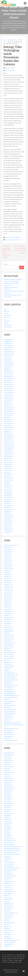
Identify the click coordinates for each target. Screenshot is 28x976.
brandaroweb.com (8, 530)
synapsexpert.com (8, 521)
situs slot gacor (7, 315)
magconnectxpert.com (9, 407)
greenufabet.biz (8, 805)
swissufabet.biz (8, 801)
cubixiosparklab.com (9, 392)
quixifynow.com (7, 468)
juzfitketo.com (7, 936)
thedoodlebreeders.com (10, 891)
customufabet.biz (8, 823)
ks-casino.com (7, 887)
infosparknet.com (8, 464)
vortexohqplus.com (8, 613)
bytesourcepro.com (9, 435)
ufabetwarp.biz (7, 792)
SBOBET (20, 40)
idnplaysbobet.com (8, 689)
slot (20, 239)
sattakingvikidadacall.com (10, 691)
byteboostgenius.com (9, 446)
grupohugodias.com (9, 893)
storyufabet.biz (7, 825)
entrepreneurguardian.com (10, 697)
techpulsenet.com (8, 411)
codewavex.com (8, 402)
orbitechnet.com (8, 511)
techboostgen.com (8, 345)
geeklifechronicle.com (9, 635)
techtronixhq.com (8, 339)
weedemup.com (8, 703)
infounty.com (7, 879)
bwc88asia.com (7, 883)
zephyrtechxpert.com (9, 413)
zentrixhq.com (7, 476)
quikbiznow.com (8, 525)
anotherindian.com (8, 930)
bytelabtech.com (8, 349)
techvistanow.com (8, 388)
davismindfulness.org (9, 734)
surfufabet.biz (7, 817)
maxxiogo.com (7, 484)
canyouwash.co (7, 758)
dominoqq (6, 311)
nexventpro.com (8, 596)
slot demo (6, 317)
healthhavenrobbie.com (10, 676)
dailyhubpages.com (8, 687)
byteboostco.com (8, 404)
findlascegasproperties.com (11, 674)
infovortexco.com (8, 415)
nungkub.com (7, 928)
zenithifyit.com (7, 576)
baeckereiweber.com (9, 753)
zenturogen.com (8, 491)
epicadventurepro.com (9, 642)
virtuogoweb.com (8, 782)
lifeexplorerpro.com (9, 646)
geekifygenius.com (8, 662)
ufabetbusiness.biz (8, 803)
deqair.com (6, 895)
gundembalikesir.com (9, 766)
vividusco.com (7, 572)
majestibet (10, 960)
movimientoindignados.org (10, 913)
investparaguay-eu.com (9, 881)
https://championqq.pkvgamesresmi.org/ (11, 962)
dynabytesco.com (8, 627)
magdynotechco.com (9, 353)
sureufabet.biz (7, 821)
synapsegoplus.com (9, 448)
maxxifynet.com (8, 562)
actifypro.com (7, 603)
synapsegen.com (8, 499)
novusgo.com (7, 648)
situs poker (4, 960)
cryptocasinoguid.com (9, 844)
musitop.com (7, 918)
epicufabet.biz (7, 827)
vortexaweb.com (8, 582)
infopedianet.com (8, 450)
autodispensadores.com (10, 709)
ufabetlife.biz (7, 811)
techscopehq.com (8, 456)
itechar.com (7, 768)
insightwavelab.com (8, 644)
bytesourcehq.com (8, 374)
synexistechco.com (8, 568)
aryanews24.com (8, 858)
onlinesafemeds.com (9, 788)
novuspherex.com (8, 586)
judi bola (11, 239)
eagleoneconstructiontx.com (11, 680)
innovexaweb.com (8, 493)
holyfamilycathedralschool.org (11, 728)
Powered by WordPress (11, 972)
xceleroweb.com (8, 526)
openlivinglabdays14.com (10, 852)
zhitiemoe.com (7, 926)
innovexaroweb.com (9, 427)
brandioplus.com (8, 495)
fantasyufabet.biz (8, 797)
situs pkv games (8, 325)
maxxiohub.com (8, 578)
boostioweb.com (8, 549)
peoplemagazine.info (9, 755)
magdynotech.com (8, 454)
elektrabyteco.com (8, 406)
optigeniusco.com (8, 584)
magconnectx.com (8, 717)
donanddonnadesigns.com (10, 678)
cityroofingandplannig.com (10, 870)
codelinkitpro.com (8, 343)
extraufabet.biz (7, 809)
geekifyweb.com (8, 359)
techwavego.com (8, 419)
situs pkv (6, 313)
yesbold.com (7, 770)
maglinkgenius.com (8, 398)
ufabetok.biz (7, 831)
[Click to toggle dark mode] (24, 971)
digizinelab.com (7, 417)
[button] (25, 3)
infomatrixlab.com (8, 439)
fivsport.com (7, 901)
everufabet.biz (7, 833)
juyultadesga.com (8, 874)
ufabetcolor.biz (7, 807)
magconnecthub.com (9, 445)
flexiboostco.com (8, 547)
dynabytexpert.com (8, 480)
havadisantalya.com (8, 760)
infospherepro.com (8, 637)
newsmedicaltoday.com (9, 713)
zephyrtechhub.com (9, 517)
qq (4, 319)
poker (5, 309)
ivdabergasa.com (8, 872)
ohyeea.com (7, 924)
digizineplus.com (8, 458)
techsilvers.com (8, 897)
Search (5, 264)
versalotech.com (8, 619)
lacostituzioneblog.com (9, 922)
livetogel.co (6, 670)
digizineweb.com (8, 380)
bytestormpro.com (8, 650)
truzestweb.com (8, 519)
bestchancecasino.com (9, 705)
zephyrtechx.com (8, 598)
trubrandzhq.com (8, 592)
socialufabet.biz (8, 815)
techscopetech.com (9, 423)
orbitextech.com (8, 664)
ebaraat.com (7, 774)
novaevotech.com (8, 394)
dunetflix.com (7, 911)
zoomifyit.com (7, 532)
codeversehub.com (8, 441)
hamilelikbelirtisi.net (9, 617)
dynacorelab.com (8, 566)
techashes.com (7, 756)
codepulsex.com (8, 421)
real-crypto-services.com (10, 875)
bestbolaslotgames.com (10, 693)
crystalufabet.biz (8, 829)
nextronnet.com (8, 487)
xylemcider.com (8, 932)
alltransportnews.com (9, 838)
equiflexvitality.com (8, 682)
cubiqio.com (7, 633)
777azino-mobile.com (9, 862)
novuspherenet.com (9, 509)
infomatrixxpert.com (9, 384)
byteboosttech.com (8, 778)
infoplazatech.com (8, 361)
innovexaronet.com (8, 386)
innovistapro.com (8, 609)
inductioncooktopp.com (9, 711)
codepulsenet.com (8, 452)
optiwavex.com (7, 513)
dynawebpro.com (8, 497)
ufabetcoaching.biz (8, 732)
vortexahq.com (7, 574)
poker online (7, 321)
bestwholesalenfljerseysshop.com (12, 850)
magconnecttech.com (9, 666)
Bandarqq (10, 40)
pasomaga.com (7, 938)
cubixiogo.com (7, 507)
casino (6, 239)
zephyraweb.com (8, 580)
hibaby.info (6, 699)
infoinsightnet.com (8, 372)
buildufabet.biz (7, 836)
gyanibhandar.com (8, 790)
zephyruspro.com (8, 470)
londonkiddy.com (8, 730)
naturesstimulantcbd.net (10, 942)
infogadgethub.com (8, 341)
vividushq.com (7, 503)
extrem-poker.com (8, 885)
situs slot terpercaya (19, 954)
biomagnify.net (7, 946)
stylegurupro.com (8, 629)
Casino (15, 40)
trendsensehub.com (9, 656)
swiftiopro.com (7, 615)
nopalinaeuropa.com (9, 944)
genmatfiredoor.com (9, 672)
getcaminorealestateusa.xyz (11, 740)
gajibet (20, 960)
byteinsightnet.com (8, 376)
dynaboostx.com (8, 605)
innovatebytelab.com (9, 365)
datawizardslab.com (9, 631)
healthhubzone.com (9, 772)
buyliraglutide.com (8, 786)
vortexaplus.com (8, 505)
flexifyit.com (7, 482)
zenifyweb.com (7, 668)
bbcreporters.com (8, 842)
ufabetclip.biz (7, 794)
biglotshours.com (8, 784)
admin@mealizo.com (10, 70)
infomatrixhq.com (8, 390)
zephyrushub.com (8, 551)
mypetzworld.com (8, 877)
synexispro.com (8, 719)
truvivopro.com (7, 570)
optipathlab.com (8, 553)
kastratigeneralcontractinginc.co (11, 848)
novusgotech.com (8, 486)
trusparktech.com (8, 590)
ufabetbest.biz (7, 819)
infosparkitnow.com (9, 355)
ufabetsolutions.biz (8, 813)
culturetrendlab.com (9, 654)
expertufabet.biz (8, 795)
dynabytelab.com (8, 555)
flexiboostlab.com (8, 611)
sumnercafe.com (8, 909)
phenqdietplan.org (8, 907)
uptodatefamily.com (9, 916)
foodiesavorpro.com (9, 639)
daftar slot (9, 958)
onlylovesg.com (7, 683)
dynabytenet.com (8, 433)
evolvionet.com (7, 557)
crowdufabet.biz (8, 835)
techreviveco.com (8, 429)
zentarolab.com (8, 523)
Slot (4, 41)
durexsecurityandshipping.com (11, 868)
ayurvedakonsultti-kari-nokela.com (12, 854)
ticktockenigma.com (8, 658)
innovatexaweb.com (9, 351)
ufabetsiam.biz (7, 799)
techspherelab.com (8, 437)
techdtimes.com (8, 762)
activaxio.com (7, 625)
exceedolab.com (8, 623)
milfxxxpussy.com (8, 915)
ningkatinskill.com (8, 899)
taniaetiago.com (8, 934)
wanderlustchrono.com (9, 652)
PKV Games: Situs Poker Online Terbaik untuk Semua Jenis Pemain (14, 12)
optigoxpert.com (8, 600)
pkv (13, 954)
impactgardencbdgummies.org (11, 940)
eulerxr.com (7, 660)
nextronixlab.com (8, 474)
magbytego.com (8, 368)
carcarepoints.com (8, 889)
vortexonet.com (8, 561)
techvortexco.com (8, 357)
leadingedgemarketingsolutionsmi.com (13, 846)
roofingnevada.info (8, 715)
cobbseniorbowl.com (9, 864)
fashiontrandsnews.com (10, 840)
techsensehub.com (8, 347)
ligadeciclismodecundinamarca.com (12, 722)
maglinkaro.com (8, 431)
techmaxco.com (8, 621)
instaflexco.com (8, 607)
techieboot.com (8, 764)
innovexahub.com (8, 564)
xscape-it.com (7, 860)
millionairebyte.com (8, 736)
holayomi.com (7, 721)
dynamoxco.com (8, 489)
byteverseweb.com (8, 443)
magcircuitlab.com (8, 400)
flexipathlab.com (8, 501)
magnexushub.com (8, 780)
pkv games (15, 239)
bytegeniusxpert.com (9, 363)
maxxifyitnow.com (8, 466)
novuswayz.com (8, 602)
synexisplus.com (8, 559)
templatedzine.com (8, 903)
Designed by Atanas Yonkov (10, 970)
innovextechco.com (8, 396)
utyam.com (6, 920)
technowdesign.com (9, 866)
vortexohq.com (7, 641)
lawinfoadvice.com (8, 905)
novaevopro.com (8, 588)
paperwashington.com (9, 701)
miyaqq (16, 960)
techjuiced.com (7, 776)
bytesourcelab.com (8, 462)
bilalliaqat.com (7, 707)
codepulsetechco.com (9, 378)
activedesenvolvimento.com (11, 685)
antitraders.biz (7, 856)
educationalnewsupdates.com (11, 545)
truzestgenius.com (8, 409)
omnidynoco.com (8, 515)
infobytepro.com (8, 366)
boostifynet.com (8, 594)
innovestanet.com (8, 478)
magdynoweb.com (8, 425)
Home (4, 40)
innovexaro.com (8, 460)
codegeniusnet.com (9, 370)
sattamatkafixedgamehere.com (11, 695)
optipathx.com (7, 472)
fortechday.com (8, 738)
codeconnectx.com (8, 382)
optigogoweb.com (8, 528)
